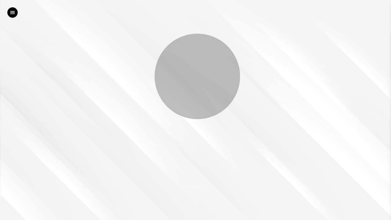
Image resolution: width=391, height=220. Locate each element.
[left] (12, 12)
